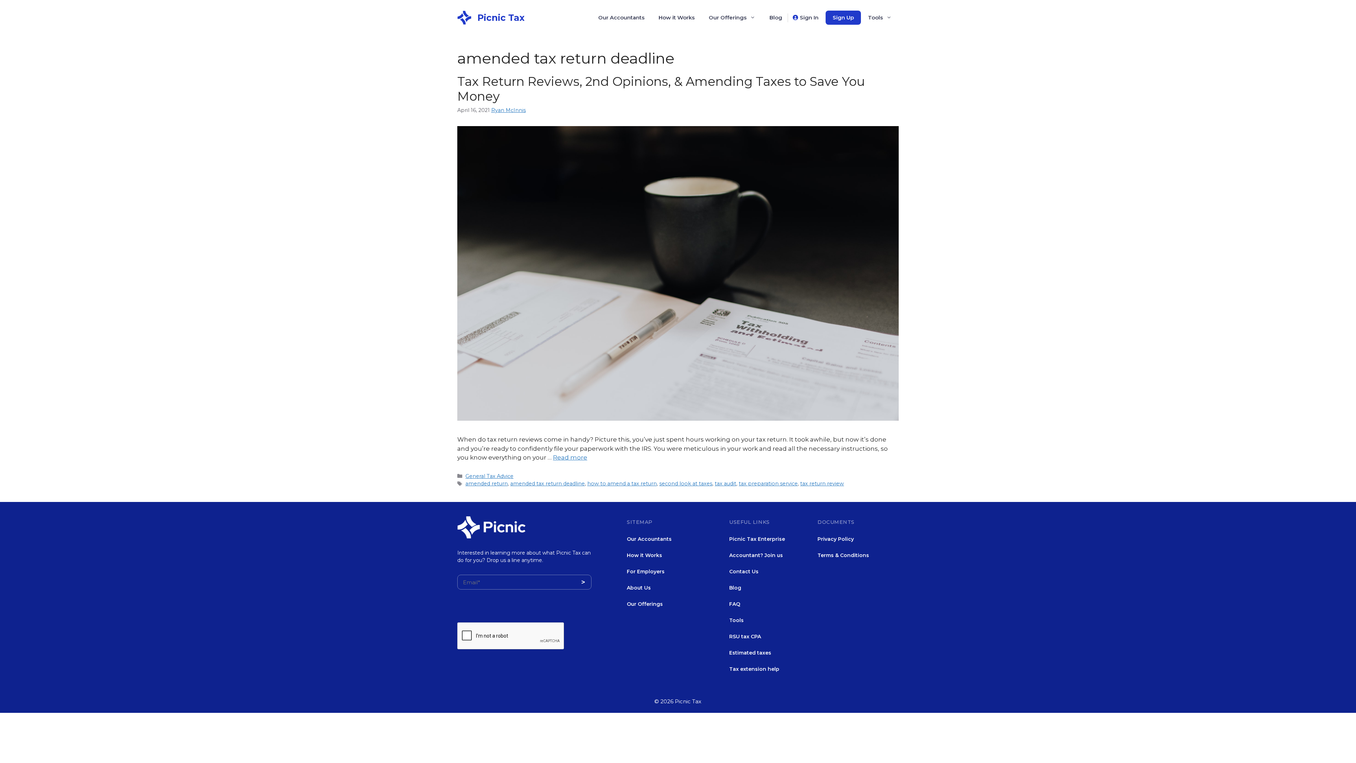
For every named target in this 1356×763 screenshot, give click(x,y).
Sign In (809, 17)
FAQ (734, 604)
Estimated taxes (750, 653)
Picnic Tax (501, 17)
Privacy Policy (835, 539)
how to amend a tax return (622, 483)
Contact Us (744, 571)
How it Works (677, 17)
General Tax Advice (489, 476)
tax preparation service (768, 483)
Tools (875, 17)
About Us (639, 588)
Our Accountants (621, 17)
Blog (775, 17)
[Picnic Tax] (464, 16)
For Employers (646, 571)
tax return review (822, 483)
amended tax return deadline (547, 483)
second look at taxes (685, 483)
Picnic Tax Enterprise (757, 539)
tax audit (725, 483)
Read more (570, 457)
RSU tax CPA (745, 636)
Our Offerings (728, 17)
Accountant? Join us (756, 555)
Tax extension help (754, 669)
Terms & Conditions (843, 555)
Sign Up (843, 17)
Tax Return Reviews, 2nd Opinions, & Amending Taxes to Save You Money (661, 89)
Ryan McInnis (508, 110)
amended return (486, 483)
